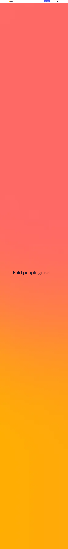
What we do (22, 1)
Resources (32, 1)
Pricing (37, 1)
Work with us (47, 1)
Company (27, 1)
